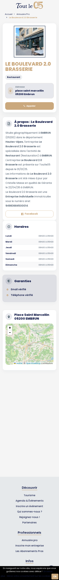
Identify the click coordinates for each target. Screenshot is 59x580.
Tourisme (29, 495)
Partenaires (29, 522)
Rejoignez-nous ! (29, 517)
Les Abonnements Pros (29, 551)
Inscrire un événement (29, 506)
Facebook (31, 214)
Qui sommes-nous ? (29, 511)
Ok (55, 576)
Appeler (31, 105)
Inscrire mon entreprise (29, 545)
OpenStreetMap (33, 363)
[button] (9, 328)
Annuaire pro (29, 540)
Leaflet (19, 363)
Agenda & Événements (30, 500)
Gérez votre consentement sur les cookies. (29, 575)
